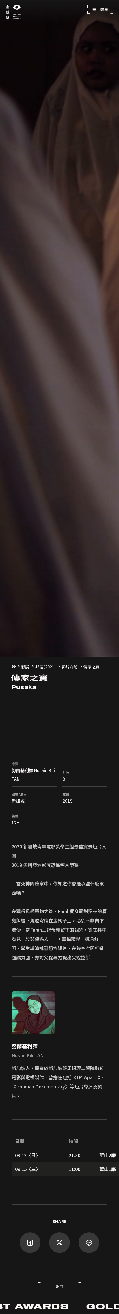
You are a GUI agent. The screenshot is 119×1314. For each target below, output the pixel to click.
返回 (60, 1286)
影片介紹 (70, 666)
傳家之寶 (91, 666)
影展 (25, 666)
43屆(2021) (45, 666)
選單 (103, 9)
